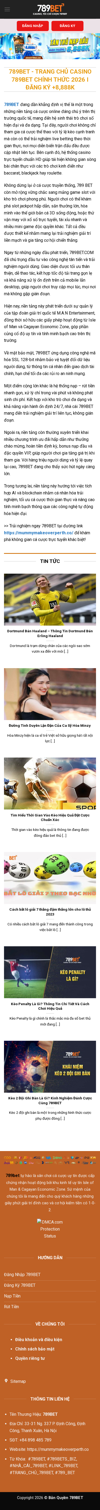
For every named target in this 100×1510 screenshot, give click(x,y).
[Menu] (7, 9)
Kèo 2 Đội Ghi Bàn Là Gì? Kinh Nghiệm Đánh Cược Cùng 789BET (50, 1100)
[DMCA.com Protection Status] (50, 1232)
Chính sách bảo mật (34, 1349)
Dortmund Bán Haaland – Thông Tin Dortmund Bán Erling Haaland (50, 633)
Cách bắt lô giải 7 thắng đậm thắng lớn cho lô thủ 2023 (50, 911)
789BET (11, 104)
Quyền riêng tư (30, 1358)
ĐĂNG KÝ (67, 26)
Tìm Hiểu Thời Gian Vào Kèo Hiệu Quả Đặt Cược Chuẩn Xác (50, 817)
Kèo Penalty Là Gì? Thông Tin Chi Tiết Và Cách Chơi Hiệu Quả (50, 1006)
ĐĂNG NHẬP (32, 26)
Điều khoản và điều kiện (38, 1339)
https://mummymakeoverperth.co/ (38, 532)
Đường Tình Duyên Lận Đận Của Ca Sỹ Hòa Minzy (50, 725)
